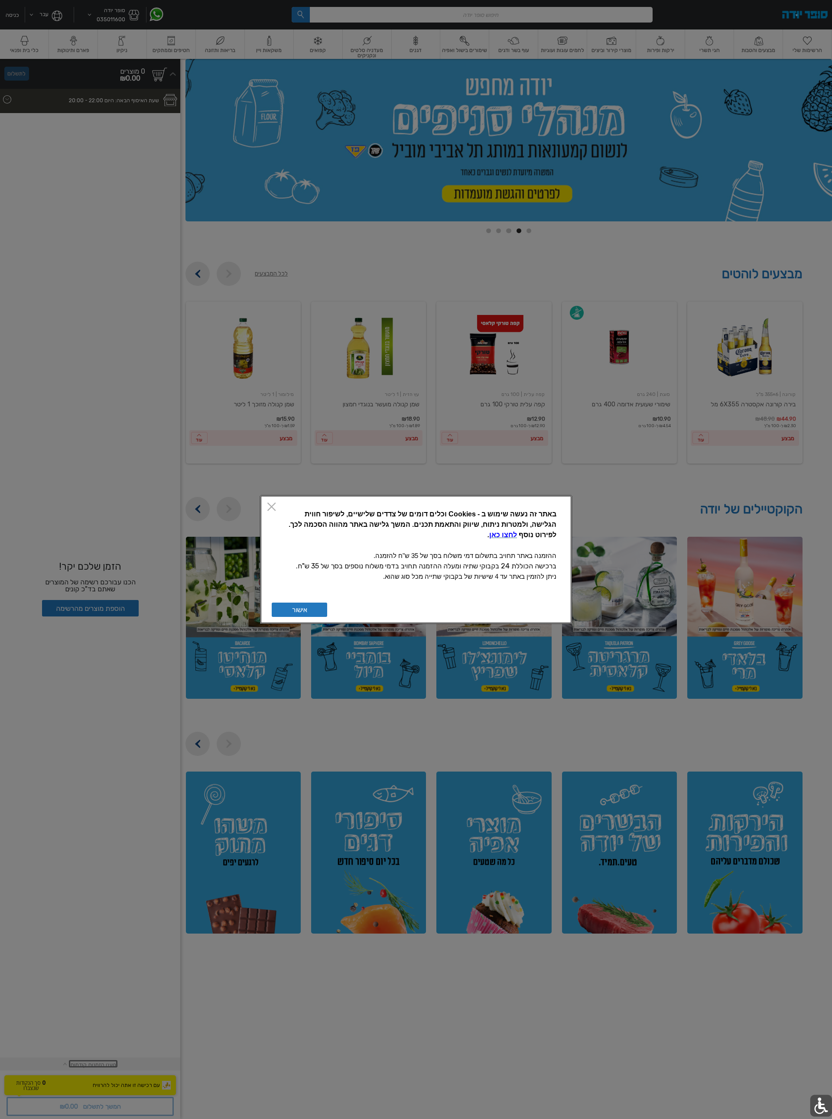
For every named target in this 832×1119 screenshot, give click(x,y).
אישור (299, 610)
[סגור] (271, 507)
